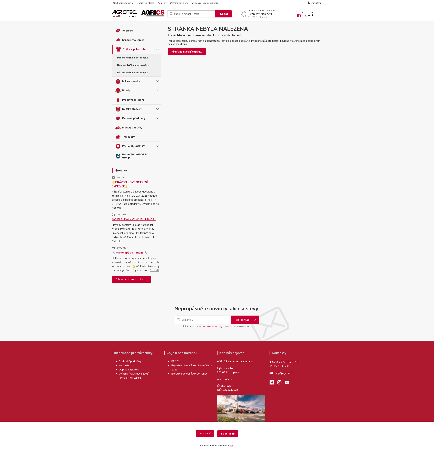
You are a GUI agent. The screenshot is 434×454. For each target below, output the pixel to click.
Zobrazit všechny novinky (129, 279)
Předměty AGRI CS (133, 146)
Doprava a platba (145, 3)
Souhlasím (228, 434)
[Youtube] (288, 383)
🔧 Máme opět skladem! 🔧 (129, 253)
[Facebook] (273, 383)
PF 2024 (176, 361)
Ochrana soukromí (179, 3)
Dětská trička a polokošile (132, 72)
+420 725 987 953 (260, 14)
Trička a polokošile (134, 49)
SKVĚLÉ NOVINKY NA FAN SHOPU (134, 219)
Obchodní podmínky (123, 3)
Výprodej (127, 30)
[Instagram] (281, 383)
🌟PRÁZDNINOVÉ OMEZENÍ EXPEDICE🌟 (130, 184)
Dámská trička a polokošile (133, 65)
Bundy (126, 90)
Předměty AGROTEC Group (135, 156)
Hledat (223, 14)
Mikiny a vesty (131, 81)
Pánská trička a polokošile (132, 57)
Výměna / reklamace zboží (205, 3)
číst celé (117, 208)
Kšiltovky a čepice (133, 40)
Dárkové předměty (133, 118)
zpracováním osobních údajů (211, 326)
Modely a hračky (132, 127)
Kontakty (162, 3)
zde (231, 445)
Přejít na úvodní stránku (186, 52)
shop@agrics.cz (283, 373)
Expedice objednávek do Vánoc (189, 373)
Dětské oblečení (132, 109)
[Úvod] (138, 14)
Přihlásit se (242, 320)
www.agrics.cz (225, 379)
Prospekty (128, 137)
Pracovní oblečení (133, 100)
